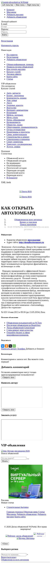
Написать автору (9, 349)
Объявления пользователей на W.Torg (24, 323)
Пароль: (4, 29)
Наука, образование (16, 120)
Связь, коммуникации (17, 134)
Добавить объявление (17, 17)
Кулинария (12, 112)
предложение (34, 240)
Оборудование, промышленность (22, 127)
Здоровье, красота (15, 105)
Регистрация (7, 41)
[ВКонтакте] (2, 346)
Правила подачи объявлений (20, 67)
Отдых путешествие (16, 129)
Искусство (11, 108)
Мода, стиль (12, 117)
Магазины (11, 12)
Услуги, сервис (13, 146)
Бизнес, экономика (15, 95)
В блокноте (12, 178)
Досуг (9, 103)
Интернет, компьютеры (17, 110)
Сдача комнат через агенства (20, 330)
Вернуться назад (8, 557)
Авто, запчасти (14, 93)
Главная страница (15, 512)
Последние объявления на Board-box (24, 325)
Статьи (10, 79)
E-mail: (4, 24)
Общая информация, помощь (20, 64)
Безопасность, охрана (16, 98)
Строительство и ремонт (18, 137)
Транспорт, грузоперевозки (19, 144)
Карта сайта (12, 76)
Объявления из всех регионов (15, 560)
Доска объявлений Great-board (21, 328)
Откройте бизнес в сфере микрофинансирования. (18, 333)
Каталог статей (14, 72)
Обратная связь (31, 512)
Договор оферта (14, 74)
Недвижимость (14, 122)
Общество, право (14, 125)
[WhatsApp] (14, 346)
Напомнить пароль (10, 45)
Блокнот (10, 10)
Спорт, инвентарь (15, 142)
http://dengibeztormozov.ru (31, 242)
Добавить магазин (15, 14)
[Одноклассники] (6, 346)
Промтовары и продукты (18, 132)
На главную (12, 55)
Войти (4, 35)
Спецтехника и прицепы (18, 139)
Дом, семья (12, 100)
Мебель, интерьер (15, 115)
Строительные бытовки (18, 507)
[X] (10, 346)
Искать (5, 461)
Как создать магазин (16, 69)
